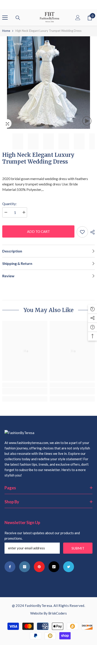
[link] (24, 391)
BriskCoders (57, 613)
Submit (78, 548)
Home (6, 30)
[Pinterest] (39, 566)
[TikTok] (53, 566)
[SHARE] (91, 232)
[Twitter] (68, 566)
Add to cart (38, 231)
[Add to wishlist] (82, 232)
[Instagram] (24, 566)
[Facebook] (10, 566)
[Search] (18, 18)
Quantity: (9, 204)
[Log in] (77, 17)
